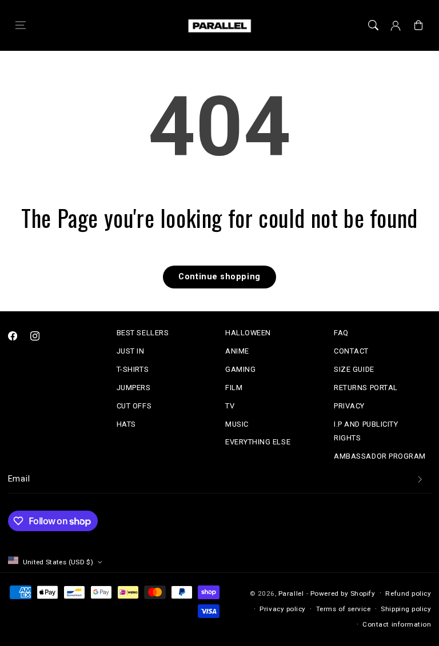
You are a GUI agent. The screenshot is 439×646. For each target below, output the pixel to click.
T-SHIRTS (133, 369)
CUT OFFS (134, 406)
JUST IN (131, 351)
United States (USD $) (58, 562)
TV (229, 406)
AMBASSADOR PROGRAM (380, 456)
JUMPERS (134, 387)
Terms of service (343, 609)
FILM (233, 387)
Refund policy (408, 593)
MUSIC (237, 424)
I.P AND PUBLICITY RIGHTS (366, 431)
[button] (20, 25)
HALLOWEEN (248, 332)
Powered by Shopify (343, 593)
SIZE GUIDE (354, 369)
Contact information (396, 624)
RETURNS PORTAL (366, 387)
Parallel (291, 593)
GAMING (240, 369)
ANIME (237, 351)
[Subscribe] (420, 479)
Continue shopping (219, 277)
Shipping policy (406, 609)
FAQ (341, 332)
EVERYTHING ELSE (257, 442)
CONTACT (351, 351)
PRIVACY (349, 406)
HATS (126, 424)
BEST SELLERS (143, 332)
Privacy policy (283, 609)
